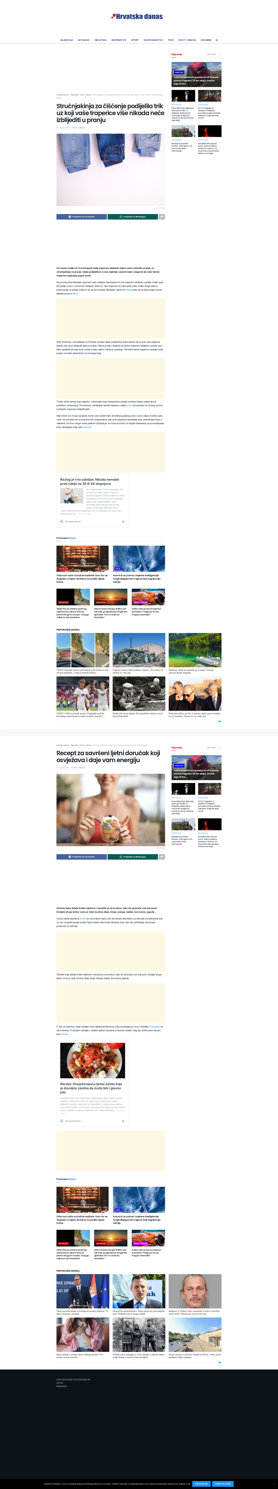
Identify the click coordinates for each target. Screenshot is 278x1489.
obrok (83, 918)
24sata (64, 1034)
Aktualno (84, 40)
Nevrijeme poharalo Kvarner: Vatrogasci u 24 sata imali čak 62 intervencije (182, 147)
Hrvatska (101, 40)
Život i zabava (187, 40)
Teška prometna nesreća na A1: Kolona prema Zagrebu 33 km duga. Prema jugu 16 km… (196, 80)
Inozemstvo (118, 40)
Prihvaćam (201, 1483)
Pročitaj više (223, 1483)
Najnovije (66, 40)
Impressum (61, 1386)
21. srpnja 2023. (63, 127)
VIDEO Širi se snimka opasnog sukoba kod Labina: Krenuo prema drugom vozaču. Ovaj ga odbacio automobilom (72, 613)
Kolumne (206, 40)
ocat (129, 405)
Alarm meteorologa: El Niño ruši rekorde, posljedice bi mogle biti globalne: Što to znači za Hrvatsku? (110, 613)
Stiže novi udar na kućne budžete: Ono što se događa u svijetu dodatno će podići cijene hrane (81, 579)
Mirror (75, 293)
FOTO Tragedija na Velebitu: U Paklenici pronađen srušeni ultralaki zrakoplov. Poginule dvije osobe (209, 113)
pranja (128, 290)
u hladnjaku (154, 1026)
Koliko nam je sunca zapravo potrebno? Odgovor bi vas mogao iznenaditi (146, 611)
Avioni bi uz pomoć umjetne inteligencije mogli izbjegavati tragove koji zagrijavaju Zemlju (136, 579)
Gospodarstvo (153, 40)
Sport (135, 40)
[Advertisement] (110, 73)
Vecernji (87, 427)
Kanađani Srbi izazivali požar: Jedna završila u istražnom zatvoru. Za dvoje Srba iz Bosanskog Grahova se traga (208, 148)
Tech (171, 40)
